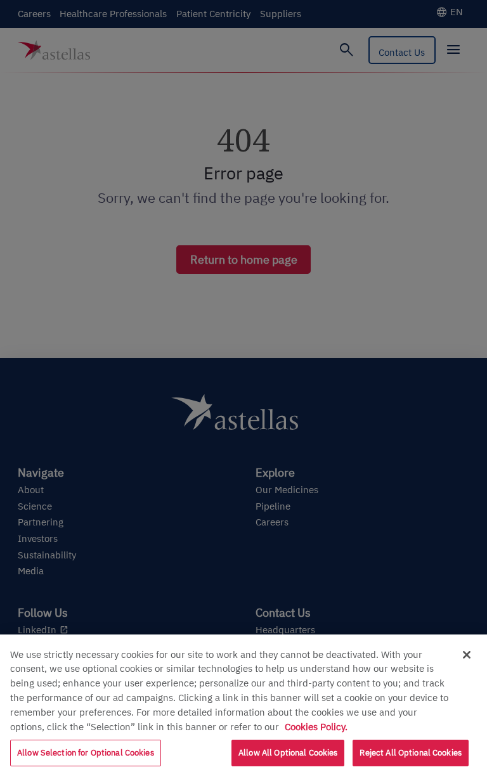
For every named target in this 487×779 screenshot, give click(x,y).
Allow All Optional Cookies (287, 752)
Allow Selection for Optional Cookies (85, 752)
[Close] (467, 655)
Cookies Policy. (316, 726)
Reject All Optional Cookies (411, 752)
